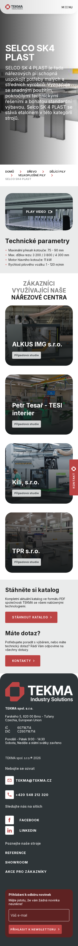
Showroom (16, 862)
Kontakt (73, 480)
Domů (9, 171)
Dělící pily (57, 171)
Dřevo (32, 171)
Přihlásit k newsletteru (33, 929)
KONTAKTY (21, 661)
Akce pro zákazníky (26, 872)
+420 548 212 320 (32, 795)
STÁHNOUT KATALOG (30, 617)
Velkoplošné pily (32, 175)
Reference (15, 853)
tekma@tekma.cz (34, 780)
